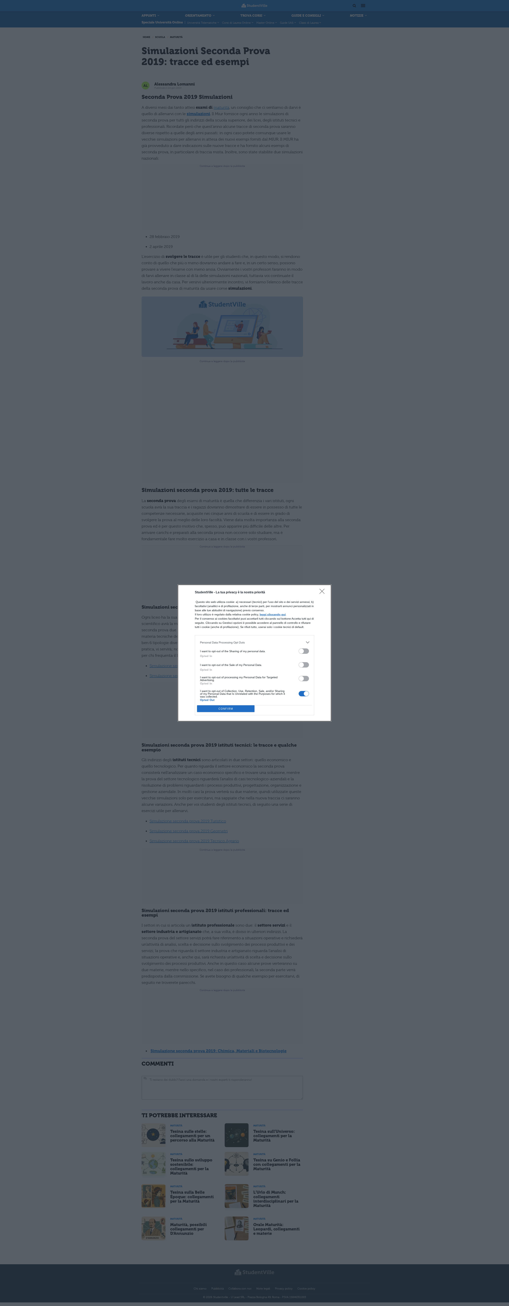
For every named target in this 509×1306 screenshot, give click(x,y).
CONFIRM (226, 708)
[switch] (304, 651)
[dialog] (254, 653)
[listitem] (254, 642)
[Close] (323, 592)
